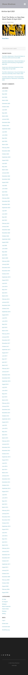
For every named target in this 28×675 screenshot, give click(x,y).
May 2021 (4, 217)
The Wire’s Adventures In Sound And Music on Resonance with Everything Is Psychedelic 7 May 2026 (13, 62)
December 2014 (6, 447)
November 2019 (6, 270)
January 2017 (5, 371)
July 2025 (4, 109)
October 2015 (5, 416)
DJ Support (5, 601)
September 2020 (6, 239)
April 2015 (4, 434)
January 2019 (5, 302)
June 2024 (4, 135)
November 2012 (6, 520)
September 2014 (6, 457)
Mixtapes (4, 604)
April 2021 (4, 220)
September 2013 (6, 488)
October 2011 (5, 561)
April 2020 (4, 255)
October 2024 (5, 125)
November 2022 (6, 179)
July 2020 (4, 245)
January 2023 (5, 173)
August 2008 (5, 586)
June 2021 (4, 214)
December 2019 (6, 267)
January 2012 (5, 551)
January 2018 (5, 337)
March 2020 (5, 258)
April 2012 (4, 542)
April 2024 (4, 141)
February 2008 (5, 589)
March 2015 (5, 438)
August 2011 (5, 567)
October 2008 (5, 583)
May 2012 (4, 539)
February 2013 (5, 510)
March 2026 (5, 100)
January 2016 (5, 406)
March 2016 (5, 400)
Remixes (4, 611)
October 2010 (5, 573)
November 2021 (6, 204)
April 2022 (4, 192)
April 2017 (4, 362)
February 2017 (5, 368)
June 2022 (4, 188)
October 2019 (5, 274)
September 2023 (6, 157)
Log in (3, 620)
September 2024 (6, 128)
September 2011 (6, 564)
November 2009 (6, 576)
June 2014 (4, 466)
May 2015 (4, 431)
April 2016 (4, 397)
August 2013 (5, 491)
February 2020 (5, 261)
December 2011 (6, 554)
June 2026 (4, 91)
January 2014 (5, 475)
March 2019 (5, 296)
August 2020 (5, 242)
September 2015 (6, 419)
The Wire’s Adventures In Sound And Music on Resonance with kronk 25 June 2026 (13, 56)
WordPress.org (6, 630)
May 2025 (4, 113)
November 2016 (6, 378)
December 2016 (6, 374)
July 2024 (4, 132)
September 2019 (6, 277)
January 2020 (5, 264)
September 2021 (6, 207)
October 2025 (5, 106)
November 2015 (6, 412)
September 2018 (6, 311)
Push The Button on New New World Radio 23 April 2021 (13, 18)
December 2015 (6, 409)
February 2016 (5, 403)
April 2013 (4, 504)
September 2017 (6, 349)
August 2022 (5, 182)
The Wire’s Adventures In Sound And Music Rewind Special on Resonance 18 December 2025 (13, 78)
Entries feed (5, 623)
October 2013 (5, 485)
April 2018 (4, 327)
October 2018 (5, 308)
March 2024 (5, 144)
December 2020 (6, 229)
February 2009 (5, 580)
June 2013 (4, 498)
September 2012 (6, 526)
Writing (4, 613)
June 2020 (4, 248)
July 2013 (4, 494)
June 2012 (4, 535)
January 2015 (5, 444)
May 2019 (4, 289)
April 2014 (4, 469)
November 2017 (6, 343)
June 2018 (4, 321)
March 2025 (5, 116)
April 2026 (4, 97)
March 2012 (5, 545)
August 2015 (5, 422)
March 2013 (5, 507)
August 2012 (5, 529)
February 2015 (5, 441)
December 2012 (6, 517)
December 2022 (6, 176)
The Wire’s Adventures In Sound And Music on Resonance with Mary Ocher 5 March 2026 (13, 72)
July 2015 (4, 425)
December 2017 (6, 340)
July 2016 (4, 387)
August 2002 (5, 592)
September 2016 (6, 381)
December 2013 (6, 479)
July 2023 (4, 163)
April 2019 (4, 293)
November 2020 (6, 233)
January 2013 (5, 513)
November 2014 (6, 450)
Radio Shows (10, 22)
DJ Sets (4, 599)
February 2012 (5, 548)
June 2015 (4, 428)
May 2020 (4, 252)
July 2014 (4, 463)
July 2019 (4, 283)
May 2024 (4, 138)
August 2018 (5, 315)
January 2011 (5, 570)
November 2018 (6, 305)
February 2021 (5, 223)
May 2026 (4, 94)
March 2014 (5, 472)
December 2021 (6, 201)
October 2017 (5, 346)
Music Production (6, 606)
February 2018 (5, 333)
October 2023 (5, 154)
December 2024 (6, 122)
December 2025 (6, 103)
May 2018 (4, 324)
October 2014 (5, 453)
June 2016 (4, 390)
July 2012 (4, 532)
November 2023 (6, 151)
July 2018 (4, 318)
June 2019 (4, 286)
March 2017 (5, 365)
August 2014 (5, 460)
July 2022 (4, 185)
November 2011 (6, 558)
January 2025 (5, 119)
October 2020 (5, 236)
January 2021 (5, 226)
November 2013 (6, 482)
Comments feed (6, 626)
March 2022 (5, 195)
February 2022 (5, 198)
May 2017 (4, 359)
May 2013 (4, 501)
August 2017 (5, 352)
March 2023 (5, 169)
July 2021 (4, 210)
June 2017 (4, 356)
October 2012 (5, 523)
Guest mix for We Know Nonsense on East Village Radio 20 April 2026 (12, 68)
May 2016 (4, 393)
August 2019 (5, 280)
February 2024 (5, 147)
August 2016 (5, 384)
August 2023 (5, 160)
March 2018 (5, 330)
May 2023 (4, 166)
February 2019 (5, 299)
